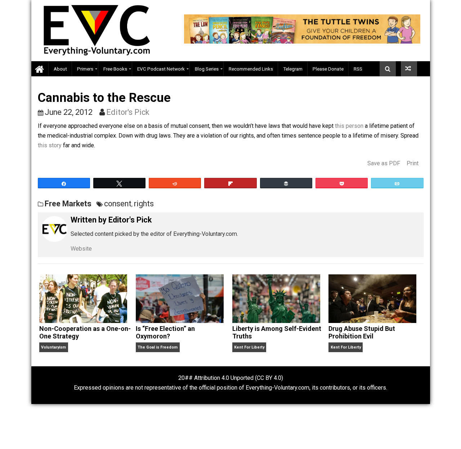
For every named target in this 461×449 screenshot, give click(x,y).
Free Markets (68, 203)
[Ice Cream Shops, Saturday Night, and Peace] (409, 68)
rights (144, 203)
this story (50, 145)
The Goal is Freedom (158, 347)
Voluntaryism (53, 347)
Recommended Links (251, 69)
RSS (358, 69)
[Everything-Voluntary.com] (40, 69)
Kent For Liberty (249, 347)
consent (117, 203)
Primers (85, 69)
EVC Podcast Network (161, 69)
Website (81, 248)
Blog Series (207, 69)
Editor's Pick (127, 112)
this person (349, 125)
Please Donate (328, 69)
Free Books (115, 69)
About (60, 69)
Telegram (293, 69)
